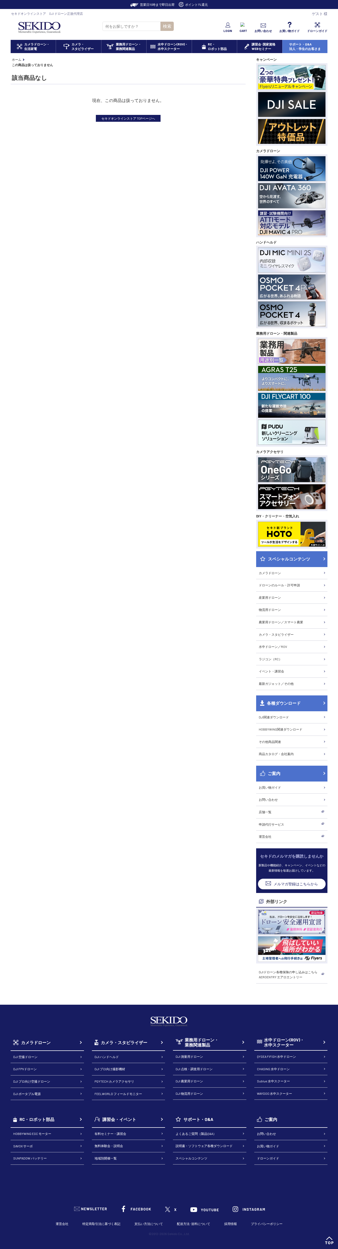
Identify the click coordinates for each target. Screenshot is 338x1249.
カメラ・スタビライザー (276, 634)
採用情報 (230, 1223)
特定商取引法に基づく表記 (101, 1223)
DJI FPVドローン (25, 1069)
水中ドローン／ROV (273, 646)
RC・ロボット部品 (37, 1119)
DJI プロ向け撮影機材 (110, 1069)
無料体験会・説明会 (109, 1146)
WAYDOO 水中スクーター (274, 1093)
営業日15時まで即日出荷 (157, 4)
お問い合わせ (268, 799)
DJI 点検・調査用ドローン (194, 1069)
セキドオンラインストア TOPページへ (128, 118)
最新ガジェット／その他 (276, 683)
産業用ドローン (270, 597)
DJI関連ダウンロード (274, 717)
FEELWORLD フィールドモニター (118, 1094)
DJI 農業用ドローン (189, 1081)
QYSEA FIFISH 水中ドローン (276, 1056)
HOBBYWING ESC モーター (32, 1133)
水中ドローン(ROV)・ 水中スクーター (284, 1042)
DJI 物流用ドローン (189, 1093)
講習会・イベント (119, 1119)
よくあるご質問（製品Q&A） (196, 1133)
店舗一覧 (265, 812)
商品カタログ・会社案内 (276, 754)
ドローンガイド (268, 1158)
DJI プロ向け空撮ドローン (31, 1081)
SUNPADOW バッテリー (30, 1158)
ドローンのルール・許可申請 (279, 585)
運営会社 (265, 836)
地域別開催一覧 (106, 1158)
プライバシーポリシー (267, 1223)
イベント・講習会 (271, 671)
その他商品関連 (270, 741)
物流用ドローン (270, 609)
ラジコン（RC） (270, 659)
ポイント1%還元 (196, 4)
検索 (167, 26)
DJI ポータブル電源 (27, 1094)
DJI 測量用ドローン (189, 1056)
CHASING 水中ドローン (273, 1069)
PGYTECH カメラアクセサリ (114, 1081)
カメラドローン (270, 573)
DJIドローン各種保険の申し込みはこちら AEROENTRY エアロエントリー (288, 974)
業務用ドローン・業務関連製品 (202, 1042)
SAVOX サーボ (23, 1146)
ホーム (16, 59)
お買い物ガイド (270, 787)
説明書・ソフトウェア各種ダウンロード (204, 1146)
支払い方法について (148, 1223)
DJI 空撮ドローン (25, 1057)
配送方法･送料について (193, 1223)
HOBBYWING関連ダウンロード (280, 729)
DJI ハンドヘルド (107, 1057)
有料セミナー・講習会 (110, 1133)
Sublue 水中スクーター (273, 1081)
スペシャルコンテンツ (191, 1158)
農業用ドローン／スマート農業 (281, 622)
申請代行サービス (271, 824)
